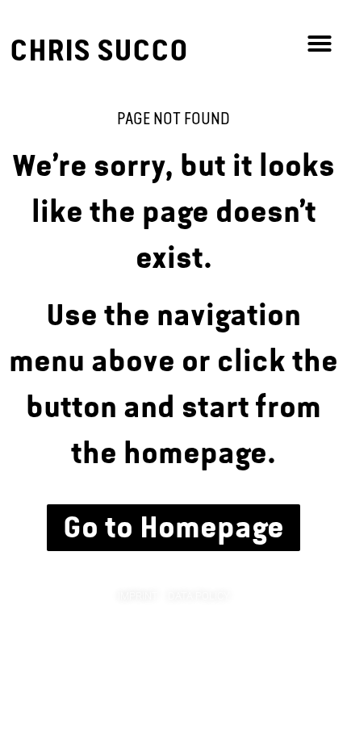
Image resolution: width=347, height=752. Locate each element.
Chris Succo (99, 50)
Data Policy (199, 596)
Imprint (138, 596)
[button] (319, 43)
